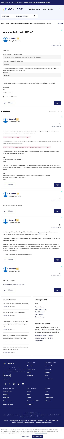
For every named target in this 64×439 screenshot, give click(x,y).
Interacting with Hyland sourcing (44, 423)
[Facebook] (5, 384)
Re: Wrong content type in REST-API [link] (42, 23)
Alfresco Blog (7, 306)
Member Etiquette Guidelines (44, 338)
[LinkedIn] (19, 384)
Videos (46, 376)
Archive (9, 92)
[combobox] (26, 16)
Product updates (49, 379)
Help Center (38, 341)
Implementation (7, 391)
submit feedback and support (41, 2)
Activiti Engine (8, 96)
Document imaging (8, 404)
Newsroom (29, 404)
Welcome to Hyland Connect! (44, 336)
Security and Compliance (29, 421)
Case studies (30, 366)
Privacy (6, 421)
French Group (39, 307)
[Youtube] (23, 384)
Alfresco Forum (7, 341)
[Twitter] (10, 384)
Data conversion (7, 401)
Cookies (12, 421)
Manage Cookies (25, 436)
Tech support (48, 401)
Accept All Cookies (37, 436)
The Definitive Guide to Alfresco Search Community (15, 303)
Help (44, 9)
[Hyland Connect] (13, 9)
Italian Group (39, 314)
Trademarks (40, 421)
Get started (27, 2)
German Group (39, 317)
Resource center (49, 366)
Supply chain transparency (51, 421)
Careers (29, 391)
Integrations (30, 376)
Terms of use (18, 421)
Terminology (48, 369)
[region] (32, 433)
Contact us (7, 375)
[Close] (61, 430)
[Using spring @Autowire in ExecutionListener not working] (58, 111)
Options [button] (60, 23)
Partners (29, 398)
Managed (5, 394)
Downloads (47, 372)
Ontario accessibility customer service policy (23, 423)
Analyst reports (31, 369)
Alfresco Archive (27, 23)
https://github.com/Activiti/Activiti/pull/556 (13, 284)
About (28, 394)
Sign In (50, 9)
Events (46, 391)
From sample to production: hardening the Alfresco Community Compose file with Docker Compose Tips (15, 324)
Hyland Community (34, 9)
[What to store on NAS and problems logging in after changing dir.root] (61, 111)
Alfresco (19, 23)
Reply (57, 103)
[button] (5, 103)
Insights (29, 372)
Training (47, 394)
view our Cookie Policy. (41, 433)
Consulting (6, 398)
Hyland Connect (5, 23)
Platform (13, 23)
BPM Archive (14, 96)
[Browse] (59, 9)
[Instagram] (14, 384)
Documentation (49, 398)
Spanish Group (39, 312)
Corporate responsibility (33, 401)
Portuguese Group (40, 309)
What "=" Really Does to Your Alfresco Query (14, 312)
